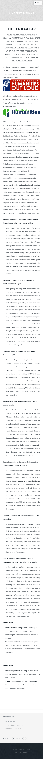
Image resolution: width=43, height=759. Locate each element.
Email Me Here (10, 722)
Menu (38, 3)
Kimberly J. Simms (21, 13)
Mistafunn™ (24, 752)
